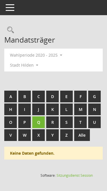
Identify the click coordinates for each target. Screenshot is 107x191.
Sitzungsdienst (74, 175)
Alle (82, 135)
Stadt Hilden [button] (22, 65)
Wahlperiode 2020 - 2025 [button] (34, 55)
